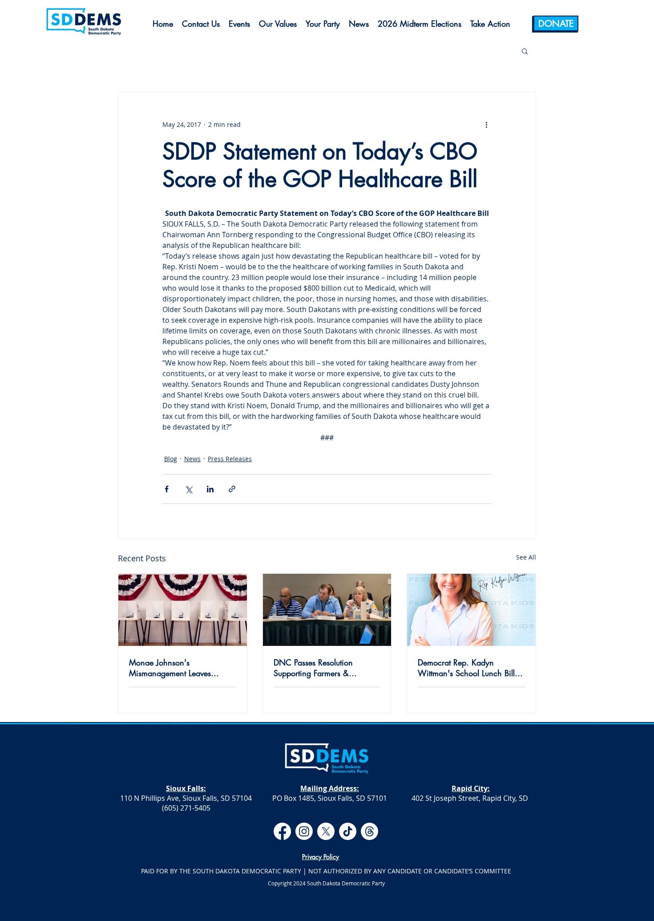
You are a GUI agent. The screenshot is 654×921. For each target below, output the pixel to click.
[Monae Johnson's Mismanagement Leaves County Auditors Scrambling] (182, 610)
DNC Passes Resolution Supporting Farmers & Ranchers (313, 667)
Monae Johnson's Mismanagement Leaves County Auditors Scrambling (177, 667)
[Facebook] (282, 831)
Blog (170, 458)
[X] (326, 831)
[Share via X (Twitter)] (188, 489)
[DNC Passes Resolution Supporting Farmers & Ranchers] (327, 610)
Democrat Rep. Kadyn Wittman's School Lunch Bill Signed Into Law (466, 667)
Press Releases (230, 458)
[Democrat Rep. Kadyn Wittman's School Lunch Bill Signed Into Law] (471, 610)
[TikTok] (347, 831)
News (192, 458)
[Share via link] (232, 489)
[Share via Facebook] (166, 489)
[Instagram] (304, 831)
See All (526, 557)
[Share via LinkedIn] (210, 489)
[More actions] (486, 124)
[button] (525, 50)
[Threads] (369, 831)
